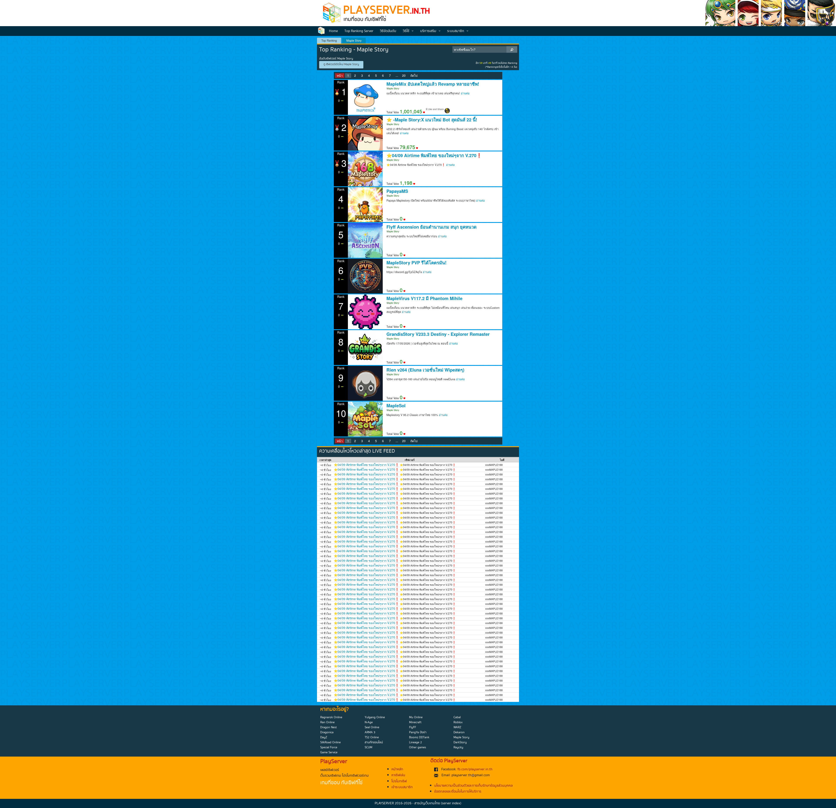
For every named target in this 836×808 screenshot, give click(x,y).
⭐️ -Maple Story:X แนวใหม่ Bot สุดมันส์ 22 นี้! (431, 119)
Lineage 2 (415, 742)
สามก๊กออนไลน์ (374, 742)
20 (404, 75)
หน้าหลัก (397, 769)
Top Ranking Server (358, 31)
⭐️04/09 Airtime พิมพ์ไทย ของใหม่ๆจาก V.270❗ (434, 155)
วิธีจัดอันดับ (388, 31)
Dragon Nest (328, 727)
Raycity (458, 747)
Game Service (328, 752)
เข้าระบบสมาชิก (402, 787)
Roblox (458, 722)
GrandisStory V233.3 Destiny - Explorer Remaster (438, 334)
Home (333, 31)
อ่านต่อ (465, 93)
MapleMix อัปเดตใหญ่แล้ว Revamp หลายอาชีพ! (432, 84)
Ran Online (327, 722)
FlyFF (412, 727)
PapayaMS (397, 191)
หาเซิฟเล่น (398, 775)
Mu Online (416, 717)
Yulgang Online (375, 717)
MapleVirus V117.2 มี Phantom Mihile (424, 298)
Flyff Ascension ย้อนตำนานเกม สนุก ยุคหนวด (431, 227)
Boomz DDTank (419, 737)
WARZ (457, 727)
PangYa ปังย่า (417, 732)
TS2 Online (372, 737)
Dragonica (327, 732)
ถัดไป (414, 75)
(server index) (451, 803)
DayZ (323, 737)
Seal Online (372, 727)
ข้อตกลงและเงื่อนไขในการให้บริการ (457, 791)
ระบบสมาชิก (455, 31)
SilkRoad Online (330, 742)
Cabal (457, 717)
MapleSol (396, 405)
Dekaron (459, 732)
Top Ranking (329, 40)
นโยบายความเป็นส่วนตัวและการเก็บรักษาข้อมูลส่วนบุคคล (473, 785)
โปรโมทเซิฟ (399, 781)
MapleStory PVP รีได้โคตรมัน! (416, 262)
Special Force (328, 747)
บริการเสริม (428, 31)
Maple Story (353, 40)
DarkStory (460, 742)
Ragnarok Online (331, 717)
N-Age (369, 722)
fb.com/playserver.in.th (474, 769)
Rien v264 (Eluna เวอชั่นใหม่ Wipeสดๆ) (425, 370)
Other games (417, 747)
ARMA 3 (370, 732)
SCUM (368, 747)
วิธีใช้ (406, 31)
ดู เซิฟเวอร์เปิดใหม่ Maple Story (341, 64)
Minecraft (415, 722)
